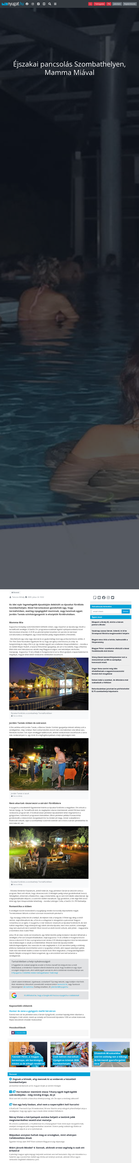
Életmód (16, 592)
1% (109, 4)
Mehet (125, 611)
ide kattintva (28, 987)
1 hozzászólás (21, 1033)
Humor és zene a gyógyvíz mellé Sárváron (32, 1011)
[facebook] (27, 4)
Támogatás (99, 4)
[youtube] (44, 4)
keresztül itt (62, 984)
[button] (55, 4)
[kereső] (49, 4)
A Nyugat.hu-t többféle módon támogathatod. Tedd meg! (35, 973)
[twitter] (39, 4)
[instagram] (33, 4)
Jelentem (117, 4)
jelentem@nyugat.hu (59, 987)
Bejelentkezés (130, 4)
